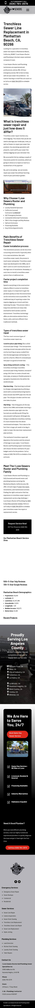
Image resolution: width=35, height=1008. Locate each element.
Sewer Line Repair (9, 913)
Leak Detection (8, 943)
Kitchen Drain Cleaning (11, 946)
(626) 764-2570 (18, 3)
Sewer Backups (8, 895)
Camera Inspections (10, 916)
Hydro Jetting (8, 932)
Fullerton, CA (14, 675)
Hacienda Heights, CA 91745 (10, 972)
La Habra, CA (14, 677)
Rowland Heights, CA (17, 686)
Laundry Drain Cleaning (11, 950)
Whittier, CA (14, 695)
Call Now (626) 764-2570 (17, 848)
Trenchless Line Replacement (13, 922)
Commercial (7, 898)
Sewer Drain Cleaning (10, 919)
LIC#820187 (16, 213)
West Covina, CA (15, 689)
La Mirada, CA (14, 683)
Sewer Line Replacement (11, 929)
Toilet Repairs (8, 953)
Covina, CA (13, 692)
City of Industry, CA (17, 672)
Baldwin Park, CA (16, 666)
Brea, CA (12, 669)
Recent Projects (10, 618)
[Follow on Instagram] (19, 881)
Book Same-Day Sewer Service (15, 734)
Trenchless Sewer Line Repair (13, 926)
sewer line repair (23, 487)
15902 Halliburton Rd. (8, 969)
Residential (7, 901)
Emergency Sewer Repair (11, 892)
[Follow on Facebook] (15, 881)
